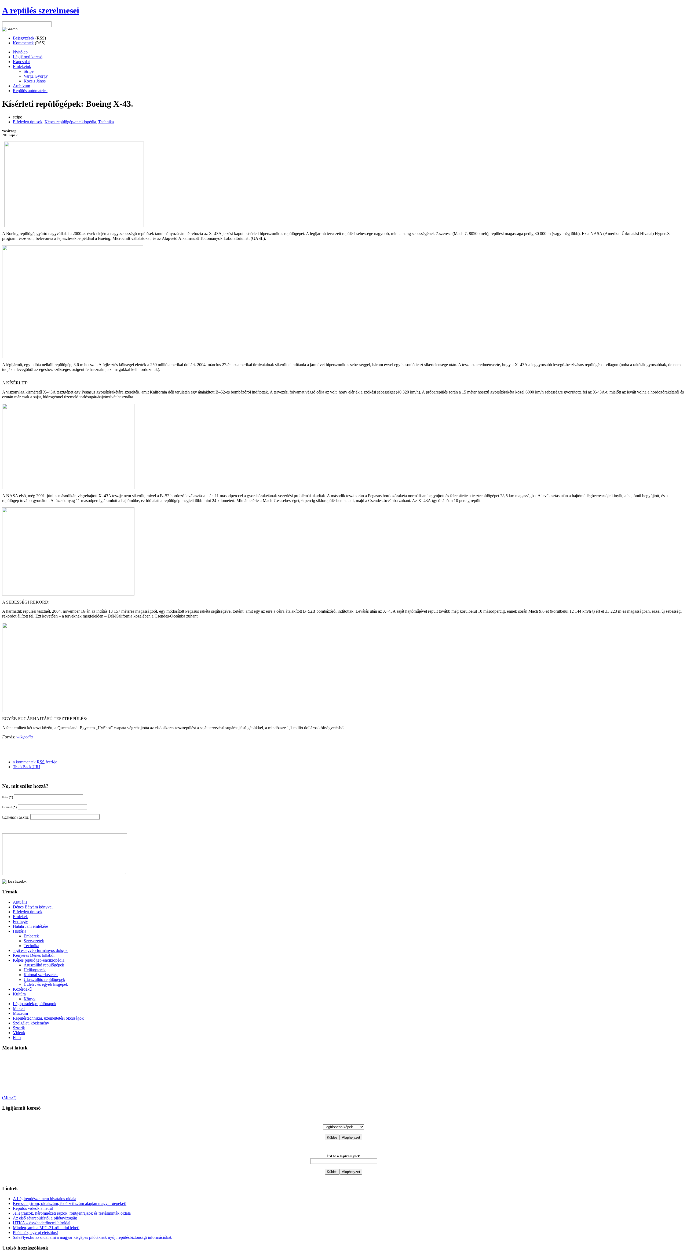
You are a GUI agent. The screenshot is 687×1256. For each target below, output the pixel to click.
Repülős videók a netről (33, 1208)
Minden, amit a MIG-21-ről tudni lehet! (46, 1227)
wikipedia (24, 737)
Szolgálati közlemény (31, 1023)
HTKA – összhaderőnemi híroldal (41, 1223)
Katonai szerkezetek (41, 974)
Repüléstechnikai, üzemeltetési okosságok (48, 1018)
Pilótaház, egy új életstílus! (35, 1232)
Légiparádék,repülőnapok (34, 1003)
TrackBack (26, 766)
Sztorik (19, 1028)
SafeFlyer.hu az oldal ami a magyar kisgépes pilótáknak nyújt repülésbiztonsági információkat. (92, 1237)
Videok (19, 1032)
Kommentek (23, 43)
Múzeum (20, 1013)
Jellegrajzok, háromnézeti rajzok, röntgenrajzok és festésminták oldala (72, 1213)
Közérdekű (22, 989)
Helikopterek (35, 970)
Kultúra (19, 994)
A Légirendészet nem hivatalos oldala (44, 1198)
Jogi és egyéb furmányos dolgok (40, 950)
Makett (19, 1008)
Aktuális (20, 902)
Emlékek (20, 916)
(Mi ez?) (9, 1097)
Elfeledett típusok (27, 122)
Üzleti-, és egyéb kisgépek (46, 984)
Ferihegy (20, 921)
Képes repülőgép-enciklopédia (70, 122)
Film (17, 1037)
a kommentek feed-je (35, 762)
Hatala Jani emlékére (30, 926)
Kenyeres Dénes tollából (33, 955)
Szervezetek (34, 941)
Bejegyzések (23, 38)
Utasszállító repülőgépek (44, 979)
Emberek (31, 936)
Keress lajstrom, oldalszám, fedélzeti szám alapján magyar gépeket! (69, 1203)
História (19, 931)
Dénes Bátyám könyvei (33, 907)
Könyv (29, 999)
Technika (106, 122)
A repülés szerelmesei (40, 10)
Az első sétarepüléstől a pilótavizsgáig (45, 1218)
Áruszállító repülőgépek (44, 965)
